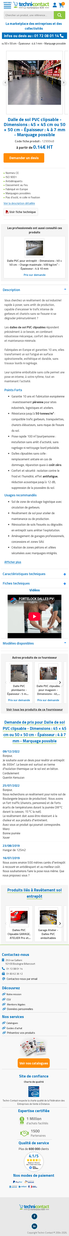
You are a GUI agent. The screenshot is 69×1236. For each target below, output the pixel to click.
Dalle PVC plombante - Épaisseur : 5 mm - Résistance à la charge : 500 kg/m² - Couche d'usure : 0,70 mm (19, 698)
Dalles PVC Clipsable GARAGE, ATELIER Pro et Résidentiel (19, 936)
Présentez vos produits (21, 1032)
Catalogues (12, 1023)
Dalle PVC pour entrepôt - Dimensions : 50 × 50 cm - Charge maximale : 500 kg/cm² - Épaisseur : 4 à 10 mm (34, 265)
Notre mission (14, 994)
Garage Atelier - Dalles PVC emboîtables (48, 934)
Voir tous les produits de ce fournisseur (34, 709)
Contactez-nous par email (21, 979)
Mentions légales (16, 1004)
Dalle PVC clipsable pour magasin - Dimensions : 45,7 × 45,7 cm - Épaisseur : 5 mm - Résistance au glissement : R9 (48, 698)
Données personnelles (20, 1009)
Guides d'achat (14, 1028)
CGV (9, 999)
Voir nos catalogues (33, 1063)
